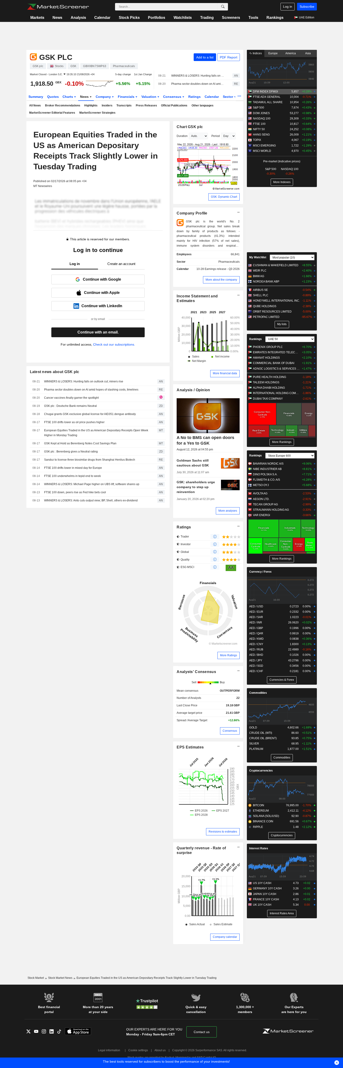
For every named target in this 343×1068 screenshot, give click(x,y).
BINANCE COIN (263, 821)
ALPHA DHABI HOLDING (269, 387)
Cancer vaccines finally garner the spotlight (71, 397)
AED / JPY (255, 660)
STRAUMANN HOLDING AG (271, 509)
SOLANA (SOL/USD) (266, 816)
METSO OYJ (261, 485)
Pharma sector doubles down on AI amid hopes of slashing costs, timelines (197, 83)
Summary (35, 97)
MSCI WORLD (262, 151)
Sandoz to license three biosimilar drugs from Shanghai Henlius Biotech (89, 459)
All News (35, 105)
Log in (287, 6)
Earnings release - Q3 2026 (222, 269)
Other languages (203, 105)
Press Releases (146, 105)
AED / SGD (256, 665)
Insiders (107, 105)
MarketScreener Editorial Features (52, 112)
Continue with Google (102, 279)
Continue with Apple (102, 293)
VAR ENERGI (261, 515)
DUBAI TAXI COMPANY (268, 398)
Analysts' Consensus (196, 672)
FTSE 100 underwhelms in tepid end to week (72, 476)
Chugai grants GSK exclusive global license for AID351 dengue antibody (90, 414)
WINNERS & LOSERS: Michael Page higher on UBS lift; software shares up (91, 484)
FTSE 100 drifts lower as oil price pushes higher (74, 422)
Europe (273, 53)
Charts (68, 97)
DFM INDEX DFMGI (265, 91)
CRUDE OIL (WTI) (260, 733)
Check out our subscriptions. (114, 344)
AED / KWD (256, 638)
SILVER (254, 743)
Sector (228, 97)
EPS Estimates (190, 747)
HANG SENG (261, 134)
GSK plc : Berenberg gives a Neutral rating (71, 451)
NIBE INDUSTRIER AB (267, 469)
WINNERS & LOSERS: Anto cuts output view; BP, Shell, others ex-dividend (91, 500)
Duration (182, 136)
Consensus (172, 97)
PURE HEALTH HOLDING (269, 377)
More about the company (221, 279)
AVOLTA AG (260, 493)
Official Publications (174, 105)
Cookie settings (138, 1050)
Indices (257, 53)
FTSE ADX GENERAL (266, 97)
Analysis (78, 18)
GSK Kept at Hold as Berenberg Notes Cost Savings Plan (80, 443)
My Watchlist (257, 257)
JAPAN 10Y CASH (264, 894)
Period (215, 136)
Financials (126, 97)
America (290, 53)
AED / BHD (256, 654)
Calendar (102, 18)
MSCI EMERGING (264, 145)
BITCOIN (258, 805)
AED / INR (255, 622)
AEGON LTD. (261, 499)
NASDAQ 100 (261, 118)
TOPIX (257, 140)
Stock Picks (129, 18)
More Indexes (281, 182)
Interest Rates (258, 848)
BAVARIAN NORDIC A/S (268, 463)
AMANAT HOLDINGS (266, 357)
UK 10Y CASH (262, 904)
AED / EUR (256, 611)
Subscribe (307, 6)
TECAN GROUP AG (265, 504)
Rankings (275, 18)
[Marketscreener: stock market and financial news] (58, 6)
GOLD (253, 727)
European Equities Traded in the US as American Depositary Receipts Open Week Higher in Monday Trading (96, 433)
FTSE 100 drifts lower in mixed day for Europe (73, 467)
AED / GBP (256, 628)
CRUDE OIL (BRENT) (263, 738)
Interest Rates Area (282, 913)
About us (160, 1050)
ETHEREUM (261, 810)
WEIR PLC (259, 270)
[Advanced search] (223, 6)
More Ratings (228, 655)
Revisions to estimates (223, 831)
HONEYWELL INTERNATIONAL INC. (276, 300)
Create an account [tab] (121, 264)
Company (104, 97)
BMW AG (258, 276)
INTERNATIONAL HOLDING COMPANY (276, 393)
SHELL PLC (260, 295)
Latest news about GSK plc (54, 372)
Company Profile (192, 213)
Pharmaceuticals (229, 261)
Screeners (231, 18)
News (57, 18)
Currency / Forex (260, 571)
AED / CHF (256, 671)
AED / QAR (256, 633)
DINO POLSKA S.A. (265, 474)
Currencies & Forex (282, 679)
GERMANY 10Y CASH (267, 888)
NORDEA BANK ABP (266, 281)
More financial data (225, 373)
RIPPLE (258, 827)
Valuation (149, 97)
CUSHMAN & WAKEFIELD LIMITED (275, 265)
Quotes (53, 97)
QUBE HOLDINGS (264, 306)
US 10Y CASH (262, 883)
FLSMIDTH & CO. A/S (266, 479)
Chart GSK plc (190, 127)
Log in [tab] (75, 264)
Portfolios (156, 18)
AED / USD (256, 606)
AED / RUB (256, 649)
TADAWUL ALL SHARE (268, 102)
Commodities (258, 692)
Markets (37, 18)
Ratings (194, 97)
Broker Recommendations (62, 105)
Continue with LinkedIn (101, 306)
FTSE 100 (259, 124)
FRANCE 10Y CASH (266, 899)
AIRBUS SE (260, 290)
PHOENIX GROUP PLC (268, 347)
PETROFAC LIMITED (266, 317)
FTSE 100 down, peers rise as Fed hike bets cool (75, 492)
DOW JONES (261, 113)
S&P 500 (258, 107)
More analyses (227, 510)
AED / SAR (256, 617)
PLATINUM (256, 749)
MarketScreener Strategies (97, 112)
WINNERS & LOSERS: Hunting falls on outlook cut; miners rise (197, 75)
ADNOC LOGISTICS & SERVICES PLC (276, 368)
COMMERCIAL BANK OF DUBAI (273, 363)
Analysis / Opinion (193, 390)
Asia (308, 53)
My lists (282, 324)
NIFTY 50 (259, 129)
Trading (207, 18)
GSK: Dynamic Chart (224, 196)
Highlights (91, 105)
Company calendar (225, 937)
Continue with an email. (98, 332)
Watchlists (183, 18)
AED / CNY (256, 644)
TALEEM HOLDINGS (266, 382)
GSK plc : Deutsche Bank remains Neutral (70, 406)
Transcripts (124, 105)
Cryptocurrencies (261, 770)
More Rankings (281, 442)
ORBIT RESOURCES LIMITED (272, 311)
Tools (253, 18)
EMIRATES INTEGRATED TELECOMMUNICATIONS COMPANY (276, 352)
